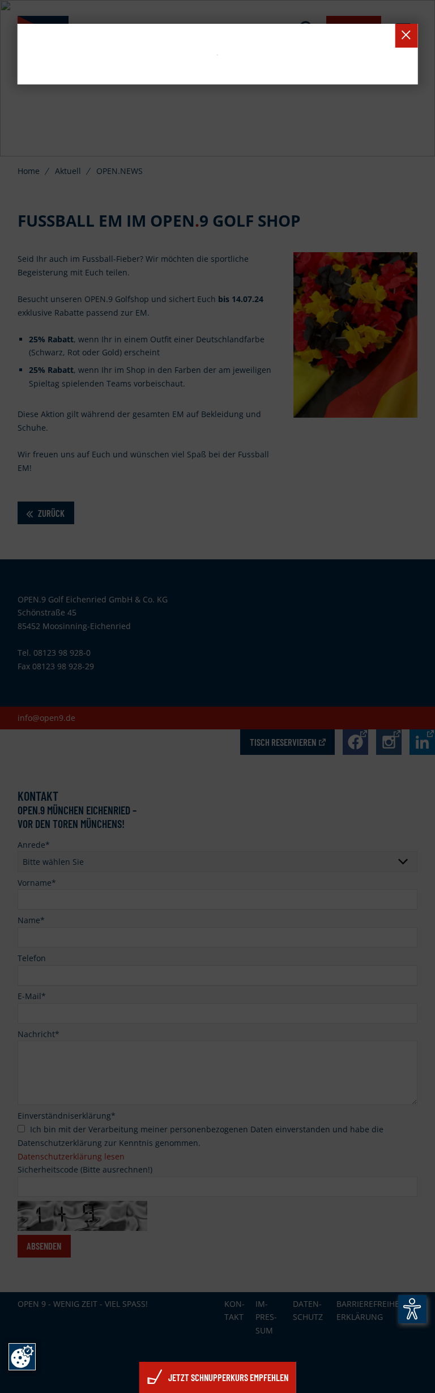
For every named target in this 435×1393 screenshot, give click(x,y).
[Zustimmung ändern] (22, 1356)
